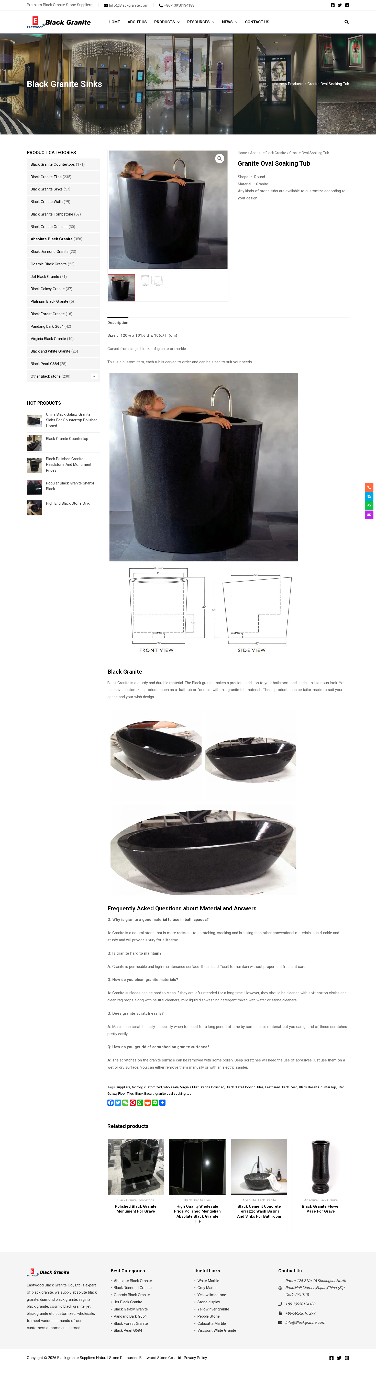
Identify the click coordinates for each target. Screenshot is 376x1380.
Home (242, 153)
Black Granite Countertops (53, 164)
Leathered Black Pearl (281, 1087)
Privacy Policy (195, 1357)
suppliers (123, 1087)
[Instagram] (347, 5)
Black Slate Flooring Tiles (244, 1087)
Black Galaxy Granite (48, 289)
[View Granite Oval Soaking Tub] (121, 287)
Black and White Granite (50, 351)
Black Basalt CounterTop (317, 1087)
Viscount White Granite (216, 1330)
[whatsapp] (369, 505)
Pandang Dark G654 (47, 326)
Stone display (208, 1302)
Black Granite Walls (47, 201)
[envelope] (369, 515)
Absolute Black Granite (52, 239)
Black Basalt (144, 1093)
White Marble (208, 1281)
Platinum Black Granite (49, 301)
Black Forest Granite (48, 314)
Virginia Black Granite (48, 338)
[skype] (369, 496)
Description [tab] (117, 322)
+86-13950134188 (300, 1304)
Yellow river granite (213, 1309)
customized (153, 1087)
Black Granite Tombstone (52, 214)
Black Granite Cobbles (49, 226)
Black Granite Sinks (47, 189)
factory (137, 1087)
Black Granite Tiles (46, 177)
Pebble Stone (208, 1316)
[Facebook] (333, 5)
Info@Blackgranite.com (305, 1322)
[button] (177, 21)
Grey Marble (207, 1287)
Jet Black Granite (45, 276)
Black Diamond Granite (50, 251)
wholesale (171, 1087)
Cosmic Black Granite (49, 264)
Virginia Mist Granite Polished (202, 1087)
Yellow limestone (211, 1295)
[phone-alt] (369, 487)
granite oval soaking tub (173, 1093)
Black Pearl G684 (45, 363)
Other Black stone (46, 376)
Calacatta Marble (211, 1323)
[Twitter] (340, 5)
